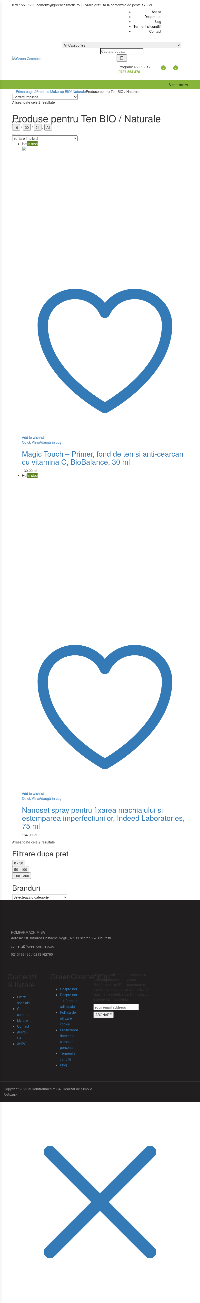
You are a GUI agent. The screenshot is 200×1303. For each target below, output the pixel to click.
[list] (14, 134)
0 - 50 (18, 863)
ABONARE (103, 1014)
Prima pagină (26, 91)
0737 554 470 (129, 71)
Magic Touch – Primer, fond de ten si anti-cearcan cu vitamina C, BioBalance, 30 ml (102, 457)
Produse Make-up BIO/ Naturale (61, 91)
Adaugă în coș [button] (50, 442)
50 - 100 (20, 869)
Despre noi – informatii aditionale (68, 1000)
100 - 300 (21, 875)
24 (38, 127)
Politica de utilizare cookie (68, 1018)
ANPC (21, 1043)
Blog (63, 1064)
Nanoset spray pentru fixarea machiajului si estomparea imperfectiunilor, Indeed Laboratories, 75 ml (103, 817)
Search (122, 58)
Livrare (22, 1020)
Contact (23, 1026)
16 (16, 127)
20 (27, 127)
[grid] (19, 134)
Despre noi (68, 988)
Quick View (30, 442)
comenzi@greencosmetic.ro (32, 946)
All (48, 127)
